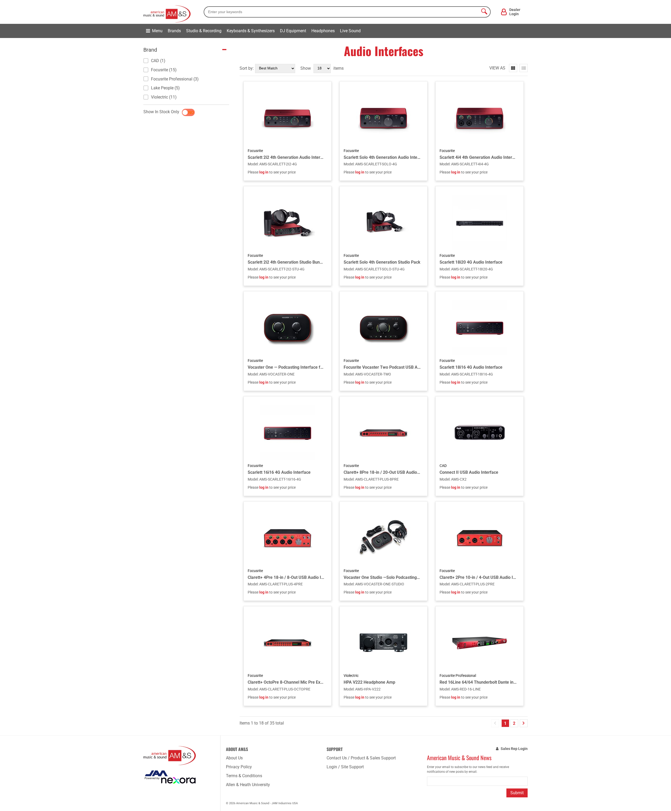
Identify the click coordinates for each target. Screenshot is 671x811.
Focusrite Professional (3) (175, 79)
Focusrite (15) (164, 69)
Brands (174, 30)
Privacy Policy (239, 766)
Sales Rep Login (514, 749)
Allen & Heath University (248, 784)
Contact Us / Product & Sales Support (361, 757)
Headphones (323, 30)
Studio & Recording (203, 30)
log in (263, 172)
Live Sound (350, 30)
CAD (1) (158, 60)
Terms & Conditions (244, 775)
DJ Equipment (293, 30)
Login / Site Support (345, 766)
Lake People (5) (165, 87)
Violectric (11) (164, 97)
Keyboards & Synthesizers (251, 30)
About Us (234, 757)
